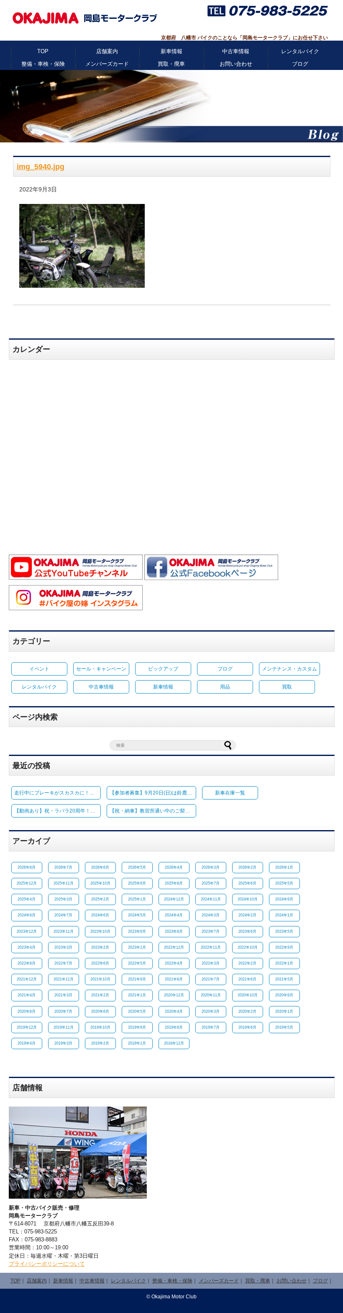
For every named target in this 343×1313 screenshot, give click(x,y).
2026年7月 (63, 867)
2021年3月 (63, 995)
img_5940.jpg (40, 167)
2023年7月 (211, 931)
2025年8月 (174, 883)
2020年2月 (247, 1011)
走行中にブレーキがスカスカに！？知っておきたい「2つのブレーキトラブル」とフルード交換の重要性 (57, 793)
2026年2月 (247, 867)
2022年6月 (100, 963)
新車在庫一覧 (230, 793)
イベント (39, 669)
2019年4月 (27, 1043)
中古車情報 (235, 51)
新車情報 (171, 51)
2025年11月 (64, 883)
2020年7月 (63, 1011)
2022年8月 (27, 963)
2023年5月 (284, 931)
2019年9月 (137, 1027)
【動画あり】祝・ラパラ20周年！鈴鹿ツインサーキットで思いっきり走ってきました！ (57, 811)
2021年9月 (137, 979)
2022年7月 (63, 963)
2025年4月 (27, 899)
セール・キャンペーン (101, 669)
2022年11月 (211, 947)
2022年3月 (211, 963)
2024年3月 (211, 915)
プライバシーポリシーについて (47, 1264)
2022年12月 (174, 947)
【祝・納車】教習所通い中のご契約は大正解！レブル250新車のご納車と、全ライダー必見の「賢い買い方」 (153, 811)
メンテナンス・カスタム (289, 669)
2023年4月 (27, 947)
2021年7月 (211, 979)
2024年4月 (174, 915)
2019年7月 (211, 1027)
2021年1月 (137, 995)
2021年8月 (174, 979)
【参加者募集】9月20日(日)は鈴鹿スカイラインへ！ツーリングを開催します (153, 793)
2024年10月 (248, 899)
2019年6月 (247, 1027)
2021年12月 (27, 979)
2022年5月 (137, 963)
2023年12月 (27, 931)
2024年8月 (27, 915)
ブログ (300, 64)
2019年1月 (137, 1043)
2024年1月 (284, 915)
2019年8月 (174, 1027)
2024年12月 (174, 899)
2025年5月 (284, 883)
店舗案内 (107, 51)
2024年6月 (100, 915)
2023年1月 (137, 947)
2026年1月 (284, 867)
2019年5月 (284, 1027)
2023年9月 (137, 931)
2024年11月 (211, 899)
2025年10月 (100, 883)
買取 (287, 687)
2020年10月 (248, 995)
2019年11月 (64, 1027)
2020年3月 (211, 1011)
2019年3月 (63, 1043)
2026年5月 (137, 867)
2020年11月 (211, 995)
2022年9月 (284, 947)
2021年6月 (247, 979)
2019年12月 (27, 1027)
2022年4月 (174, 963)
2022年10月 (248, 947)
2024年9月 (284, 899)
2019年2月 (100, 1043)
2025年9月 (137, 883)
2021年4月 (27, 995)
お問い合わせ (236, 64)
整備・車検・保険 (43, 64)
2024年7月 (63, 915)
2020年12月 (174, 995)
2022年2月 (247, 963)
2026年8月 (27, 867)
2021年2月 (100, 995)
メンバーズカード (107, 64)
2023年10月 (100, 931)
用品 (225, 687)
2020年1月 (284, 1011)
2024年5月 (137, 915)
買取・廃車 (171, 64)
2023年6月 (247, 931)
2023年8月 (174, 931)
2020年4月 (174, 1011)
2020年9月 (284, 995)
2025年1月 (137, 899)
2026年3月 (211, 867)
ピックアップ (163, 669)
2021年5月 (284, 979)
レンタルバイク (300, 51)
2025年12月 (27, 883)
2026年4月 (174, 867)
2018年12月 (174, 1043)
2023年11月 (64, 931)
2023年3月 (63, 947)
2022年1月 (284, 963)
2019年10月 (100, 1027)
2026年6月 (100, 867)
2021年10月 (100, 979)
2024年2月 (247, 915)
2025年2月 (100, 899)
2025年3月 (63, 899)
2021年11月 (64, 979)
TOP (43, 51)
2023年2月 (100, 947)
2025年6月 (247, 883)
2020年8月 (27, 1011)
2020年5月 (137, 1011)
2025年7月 (211, 883)
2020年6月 (100, 1011)
